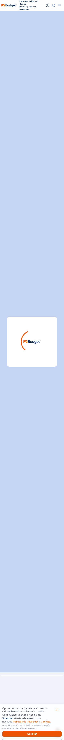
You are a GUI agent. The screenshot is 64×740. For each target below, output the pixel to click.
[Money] (48, 5)
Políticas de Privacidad (26, 721)
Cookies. (46, 721)
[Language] (54, 5)
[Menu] (60, 5)
